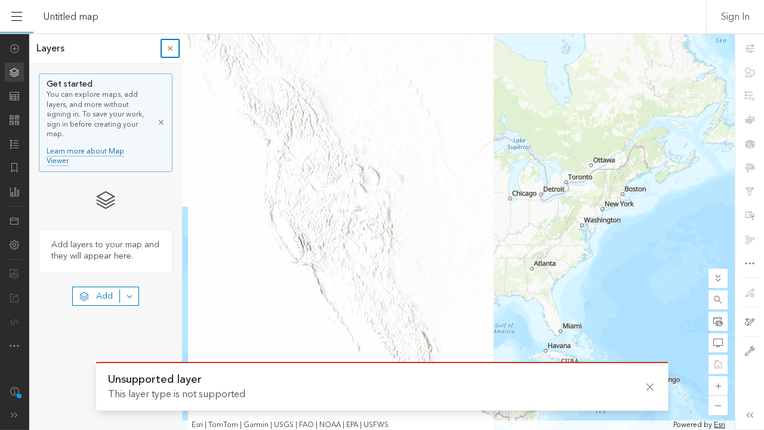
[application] (382, 231)
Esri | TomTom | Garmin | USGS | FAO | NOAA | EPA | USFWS (290, 425)
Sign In (735, 16)
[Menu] (16, 16)
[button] (718, 299)
